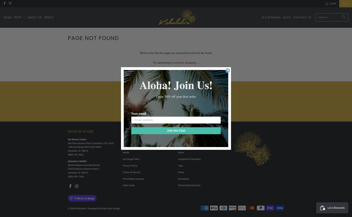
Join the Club (176, 130)
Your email (138, 113)
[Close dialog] (228, 70)
